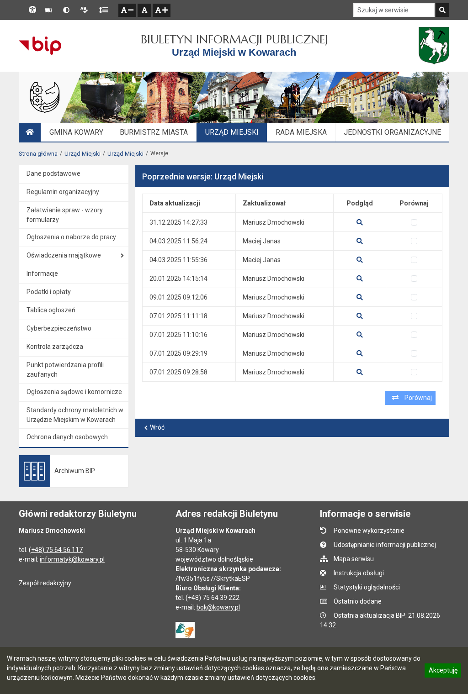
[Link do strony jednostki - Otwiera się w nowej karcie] (434, 45)
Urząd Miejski (82, 153)
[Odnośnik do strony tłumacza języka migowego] (185, 629)
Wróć (157, 427)
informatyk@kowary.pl (72, 559)
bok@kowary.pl (218, 607)
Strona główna (38, 153)
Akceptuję (442, 672)
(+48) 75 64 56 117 (56, 549)
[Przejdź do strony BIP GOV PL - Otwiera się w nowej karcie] (40, 46)
